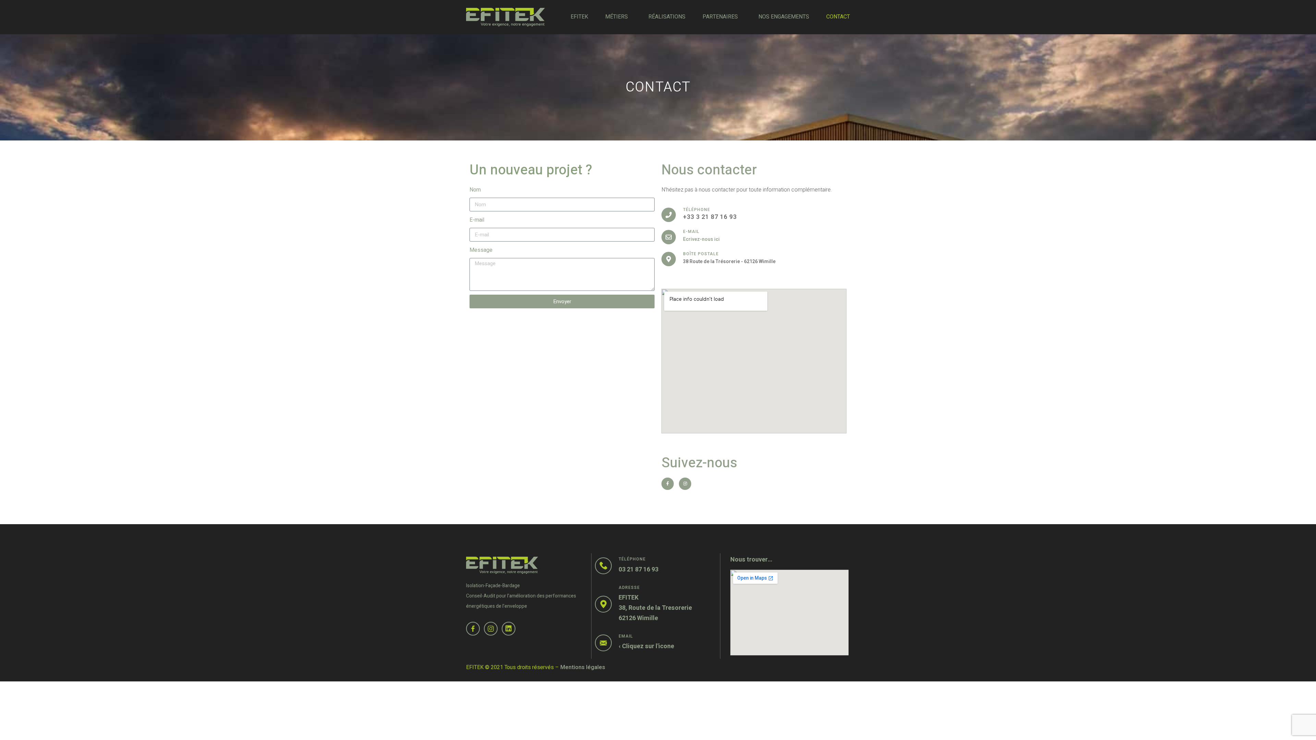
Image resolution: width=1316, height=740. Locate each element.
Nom (475, 190)
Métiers (616, 17)
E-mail (477, 220)
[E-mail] (668, 237)
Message (481, 250)
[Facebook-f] (667, 484)
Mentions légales (582, 667)
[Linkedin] (508, 629)
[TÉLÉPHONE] (668, 215)
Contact (838, 17)
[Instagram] (685, 484)
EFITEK (579, 17)
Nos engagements (783, 17)
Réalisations (666, 17)
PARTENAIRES (720, 17)
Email (626, 636)
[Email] (603, 642)
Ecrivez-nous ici (701, 239)
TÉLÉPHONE (696, 210)
